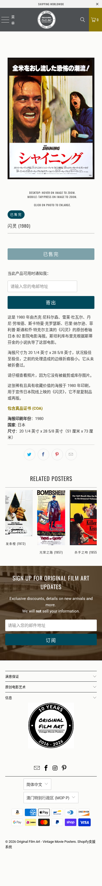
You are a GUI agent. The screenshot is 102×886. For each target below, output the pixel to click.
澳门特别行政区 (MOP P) (47, 798)
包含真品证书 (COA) (25, 408)
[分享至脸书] (43, 454)
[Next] (90, 119)
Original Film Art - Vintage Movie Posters (46, 842)
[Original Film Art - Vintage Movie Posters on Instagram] (55, 768)
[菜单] (2, 19)
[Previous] (11, 119)
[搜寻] (83, 19)
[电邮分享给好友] (71, 454)
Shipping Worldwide (51, 4)
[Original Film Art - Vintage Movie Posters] (46, 19)
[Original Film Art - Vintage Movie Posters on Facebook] (46, 768)
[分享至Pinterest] (57, 454)
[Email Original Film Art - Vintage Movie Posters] (37, 768)
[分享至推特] (29, 454)
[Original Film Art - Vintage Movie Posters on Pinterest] (64, 768)
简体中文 (34, 784)
